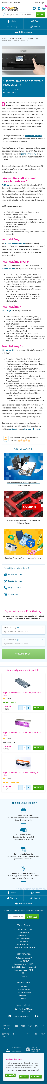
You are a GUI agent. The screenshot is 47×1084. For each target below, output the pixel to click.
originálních (13, 429)
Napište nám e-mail (15, 581)
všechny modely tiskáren (15, 243)
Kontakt (24, 998)
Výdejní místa (24, 932)
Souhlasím (10, 1075)
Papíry (37, 21)
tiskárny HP (8, 310)
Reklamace (24, 941)
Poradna (24, 976)
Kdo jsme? (23, 987)
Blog (23, 973)
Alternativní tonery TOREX (23, 964)
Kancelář (37, 26)
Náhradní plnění (23, 944)
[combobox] (23, 630)
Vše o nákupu (13, 594)
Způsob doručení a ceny (24, 929)
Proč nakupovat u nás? (24, 958)
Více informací (33, 1070)
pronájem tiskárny (28, 153)
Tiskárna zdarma (25, 32)
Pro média (23, 995)
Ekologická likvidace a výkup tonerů (24, 967)
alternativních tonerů (31, 429)
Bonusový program (23, 938)
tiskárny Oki (8, 350)
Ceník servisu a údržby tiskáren (24, 947)
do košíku (38, 707)
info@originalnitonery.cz (21, 1016)
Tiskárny (13, 26)
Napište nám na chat (15, 574)
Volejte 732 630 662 (15, 587)
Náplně (13, 21)
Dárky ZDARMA (24, 961)
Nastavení (24, 1076)
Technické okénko (33, 38)
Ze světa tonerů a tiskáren (17, 38)
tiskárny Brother (8, 268)
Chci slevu (32, 917)
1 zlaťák (8, 698)
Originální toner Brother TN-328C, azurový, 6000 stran (22, 774)
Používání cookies (24, 989)
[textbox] (23, 631)
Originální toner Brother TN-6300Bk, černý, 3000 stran (22, 734)
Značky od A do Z (24, 935)
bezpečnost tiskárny (33, 135)
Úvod (5, 38)
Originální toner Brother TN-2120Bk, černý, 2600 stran (22, 694)
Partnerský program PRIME (24, 970)
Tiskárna (5, 185)
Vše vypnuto (36, 1076)
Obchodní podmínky (24, 992)
